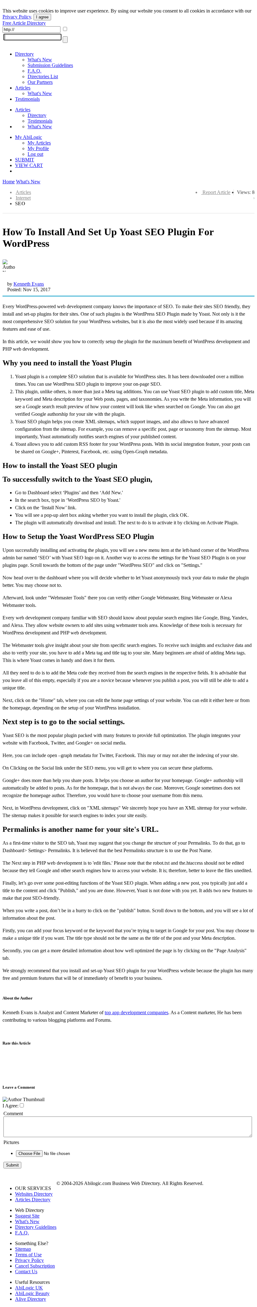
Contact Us (26, 1271)
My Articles (39, 142)
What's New (40, 59)
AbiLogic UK (29, 1287)
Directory (24, 54)
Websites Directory (34, 1194)
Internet (23, 198)
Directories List (43, 76)
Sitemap (23, 1249)
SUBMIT (24, 159)
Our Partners (40, 82)
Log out (35, 154)
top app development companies (136, 1012)
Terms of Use (28, 1254)
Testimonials (27, 99)
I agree (42, 17)
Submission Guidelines (50, 65)
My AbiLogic (28, 137)
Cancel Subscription (35, 1266)
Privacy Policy (17, 16)
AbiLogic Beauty (32, 1293)
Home (9, 181)
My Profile (38, 148)
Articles (22, 87)
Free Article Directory (24, 23)
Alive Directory (30, 1299)
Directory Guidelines (35, 1227)
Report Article (216, 192)
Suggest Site (27, 1215)
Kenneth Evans (28, 284)
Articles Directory (32, 1199)
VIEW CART (29, 165)
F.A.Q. (34, 71)
